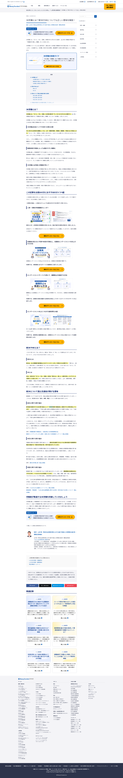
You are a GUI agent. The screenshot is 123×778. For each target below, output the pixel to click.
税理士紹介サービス (57, 689)
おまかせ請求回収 (39, 687)
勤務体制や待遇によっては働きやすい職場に (42, 81)
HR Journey (90, 698)
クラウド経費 (21, 711)
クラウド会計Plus (22, 689)
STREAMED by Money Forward (42, 727)
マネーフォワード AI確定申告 (23, 697)
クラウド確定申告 (24, 694)
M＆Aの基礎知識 (74, 711)
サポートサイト (56, 685)
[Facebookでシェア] (32, 585)
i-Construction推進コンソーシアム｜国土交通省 (42, 488)
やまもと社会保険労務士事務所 (41, 539)
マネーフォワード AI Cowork (42, 738)
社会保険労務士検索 (57, 692)
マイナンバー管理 (84, 52)
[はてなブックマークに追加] (58, 585)
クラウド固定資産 (21, 717)
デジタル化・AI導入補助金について (42, 710)
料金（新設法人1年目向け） (58, 699)
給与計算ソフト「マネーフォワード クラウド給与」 (37, 10)
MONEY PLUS (91, 694)
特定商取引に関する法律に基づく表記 (52, 766)
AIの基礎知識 (73, 715)
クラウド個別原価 (21, 719)
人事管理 (82, 57)
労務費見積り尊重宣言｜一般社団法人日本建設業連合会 (44, 432)
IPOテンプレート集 (74, 730)
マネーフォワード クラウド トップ (15, 1)
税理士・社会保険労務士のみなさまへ (60, 713)
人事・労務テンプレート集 (76, 724)
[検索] (95, 16)
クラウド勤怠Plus (23, 739)
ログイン (112, 1)
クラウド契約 (38, 693)
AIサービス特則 (114, 766)
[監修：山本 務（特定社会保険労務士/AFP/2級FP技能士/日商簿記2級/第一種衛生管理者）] (29, 540)
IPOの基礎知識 (74, 702)
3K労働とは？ (35, 77)
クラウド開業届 (39, 699)
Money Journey (91, 696)
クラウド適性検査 (21, 758)
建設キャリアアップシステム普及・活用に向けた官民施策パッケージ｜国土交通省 (47, 434)
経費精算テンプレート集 (75, 721)
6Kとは (34, 90)
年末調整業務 (83, 48)
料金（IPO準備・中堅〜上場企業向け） (60, 702)
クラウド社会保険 (21, 747)
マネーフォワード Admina (41, 702)
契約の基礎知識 (74, 699)
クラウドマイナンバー (22, 750)
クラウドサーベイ (22, 755)
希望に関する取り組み (37, 99)
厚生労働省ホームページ (34, 564)
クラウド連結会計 (21, 722)
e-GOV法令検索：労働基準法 (35, 560)
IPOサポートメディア (57, 708)
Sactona (43, 733)
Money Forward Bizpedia (76, 686)
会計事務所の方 (90, 1)
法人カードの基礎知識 (75, 704)
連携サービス (55, 5)
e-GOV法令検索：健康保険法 (35, 562)
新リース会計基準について (41, 712)
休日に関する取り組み (37, 97)
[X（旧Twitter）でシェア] (45, 585)
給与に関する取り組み (37, 95)
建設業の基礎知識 (74, 709)
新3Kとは (35, 88)
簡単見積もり (47, 5)
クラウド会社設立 (39, 697)
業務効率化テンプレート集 (76, 731)
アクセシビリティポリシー (103, 766)
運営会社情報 (8, 766)
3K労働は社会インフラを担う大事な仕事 (41, 79)
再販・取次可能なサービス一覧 (42, 716)
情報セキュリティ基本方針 (30, 766)
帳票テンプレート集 (75, 723)
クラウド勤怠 (23, 736)
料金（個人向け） (56, 697)
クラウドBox (23, 725)
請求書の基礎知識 (74, 697)
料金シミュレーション (57, 704)
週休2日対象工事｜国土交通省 (37, 463)
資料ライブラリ (91, 685)
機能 (39, 5)
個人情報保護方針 (17, 766)
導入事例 (55, 687)
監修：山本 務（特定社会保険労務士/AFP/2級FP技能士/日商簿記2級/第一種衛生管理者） (46, 25)
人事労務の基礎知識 (55, 10)
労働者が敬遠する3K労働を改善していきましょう (43, 102)
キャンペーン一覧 (91, 687)
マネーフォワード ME (92, 691)
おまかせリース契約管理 (40, 689)
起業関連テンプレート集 (75, 728)
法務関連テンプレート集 (75, 726)
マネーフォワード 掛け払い (23, 728)
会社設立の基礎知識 (75, 700)
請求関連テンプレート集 (75, 719)
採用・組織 (82, 25)
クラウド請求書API (57, 717)
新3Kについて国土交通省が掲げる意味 (40, 93)
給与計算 (82, 34)
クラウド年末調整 (21, 744)
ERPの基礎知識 (74, 690)
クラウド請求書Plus (22, 706)
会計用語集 (73, 688)
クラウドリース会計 (22, 692)
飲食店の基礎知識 (74, 707)
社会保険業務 (83, 43)
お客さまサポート (102, 1)
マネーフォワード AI (41, 741)
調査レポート (91, 689)
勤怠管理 (82, 39)
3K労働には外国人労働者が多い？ (40, 83)
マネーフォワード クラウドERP (42, 704)
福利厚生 (82, 30)
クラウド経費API (56, 719)
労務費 (50, 407)
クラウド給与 (20, 741)
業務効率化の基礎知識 (75, 706)
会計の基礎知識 (74, 692)
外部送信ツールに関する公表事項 (70, 766)
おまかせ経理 (38, 685)
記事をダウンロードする (64, 33)
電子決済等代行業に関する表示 (88, 766)
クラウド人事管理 (21, 733)
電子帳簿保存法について (40, 708)
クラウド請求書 (24, 700)
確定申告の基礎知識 (75, 693)
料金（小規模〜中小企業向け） (59, 700)
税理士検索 (55, 691)
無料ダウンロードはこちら (51, 236)
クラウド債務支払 (21, 714)
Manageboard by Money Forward (42, 730)
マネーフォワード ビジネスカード (42, 700)
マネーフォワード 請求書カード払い (43, 722)
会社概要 (82, 1)
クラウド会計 (20, 686)
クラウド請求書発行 (24, 703)
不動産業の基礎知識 (75, 713)
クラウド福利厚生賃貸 (22, 752)
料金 (32, 5)
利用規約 (40, 766)
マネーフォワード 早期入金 (41, 725)
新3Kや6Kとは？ (35, 86)
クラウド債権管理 (22, 708)
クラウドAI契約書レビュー (41, 695)
